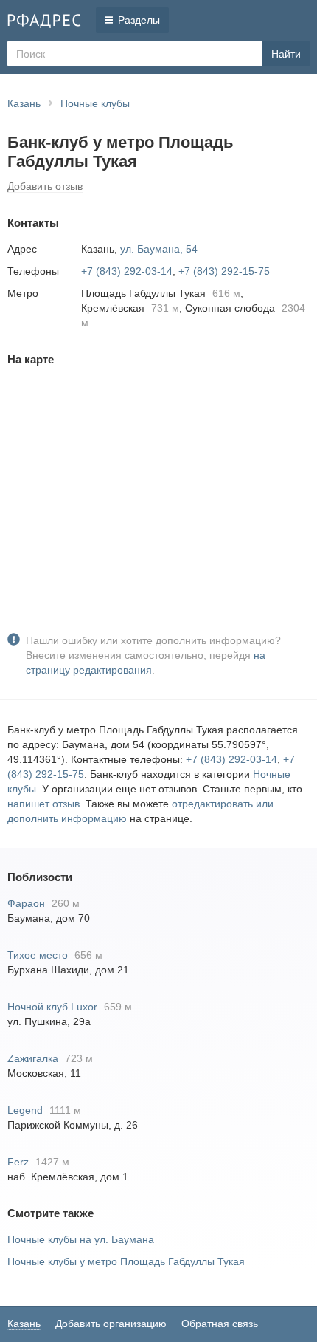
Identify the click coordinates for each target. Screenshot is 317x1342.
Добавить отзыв (45, 186)
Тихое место (37, 955)
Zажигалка (32, 1058)
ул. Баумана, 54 (159, 249)
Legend (25, 1110)
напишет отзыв (43, 803)
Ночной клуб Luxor (52, 1007)
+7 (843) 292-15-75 (224, 271)
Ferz (18, 1162)
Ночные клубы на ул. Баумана (80, 1239)
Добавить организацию (111, 1323)
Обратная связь (219, 1323)
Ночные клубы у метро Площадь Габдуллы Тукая (126, 1261)
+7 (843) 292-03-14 (127, 271)
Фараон (26, 903)
